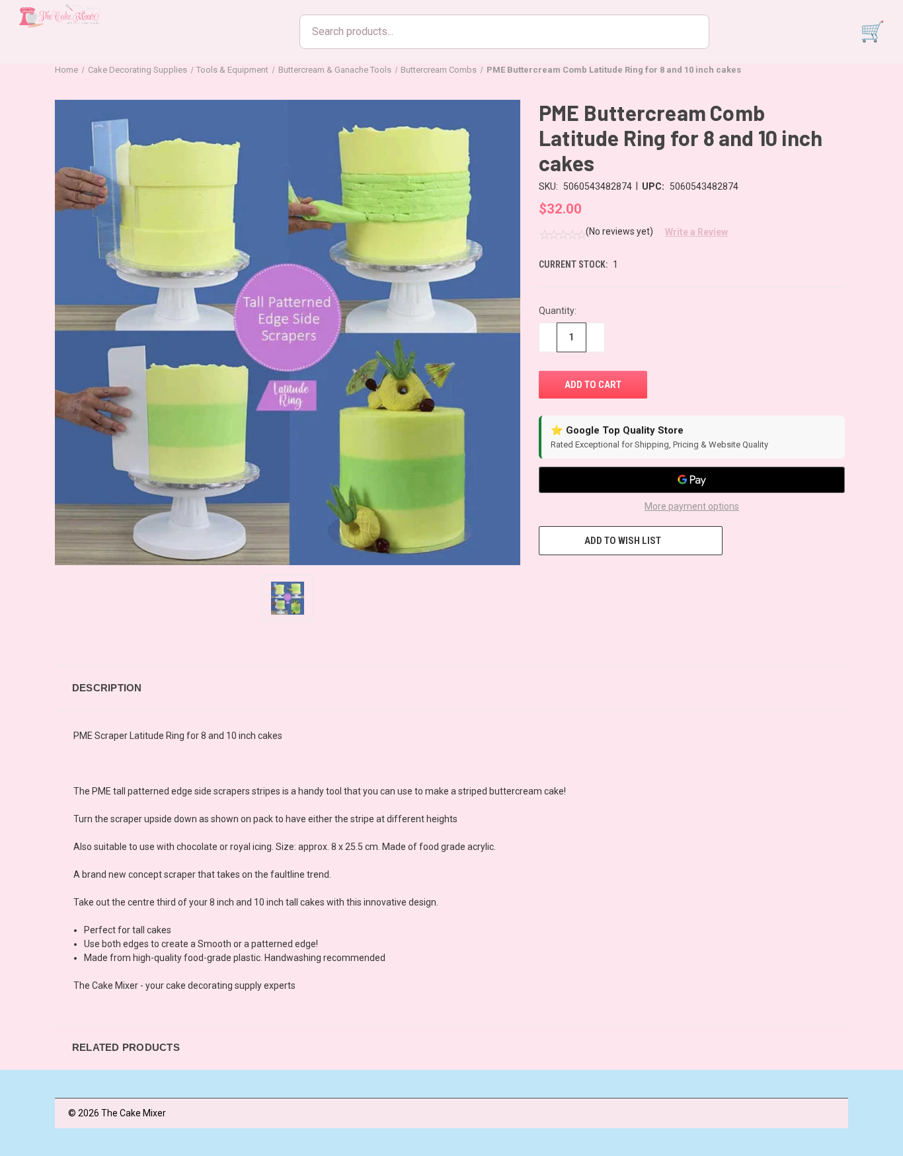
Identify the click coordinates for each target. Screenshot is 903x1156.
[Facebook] (545, 579)
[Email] (569, 579)
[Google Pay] (692, 480)
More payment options (692, 506)
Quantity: (557, 310)
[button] (691, 232)
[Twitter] (618, 579)
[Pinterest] (643, 579)
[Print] (594, 579)
